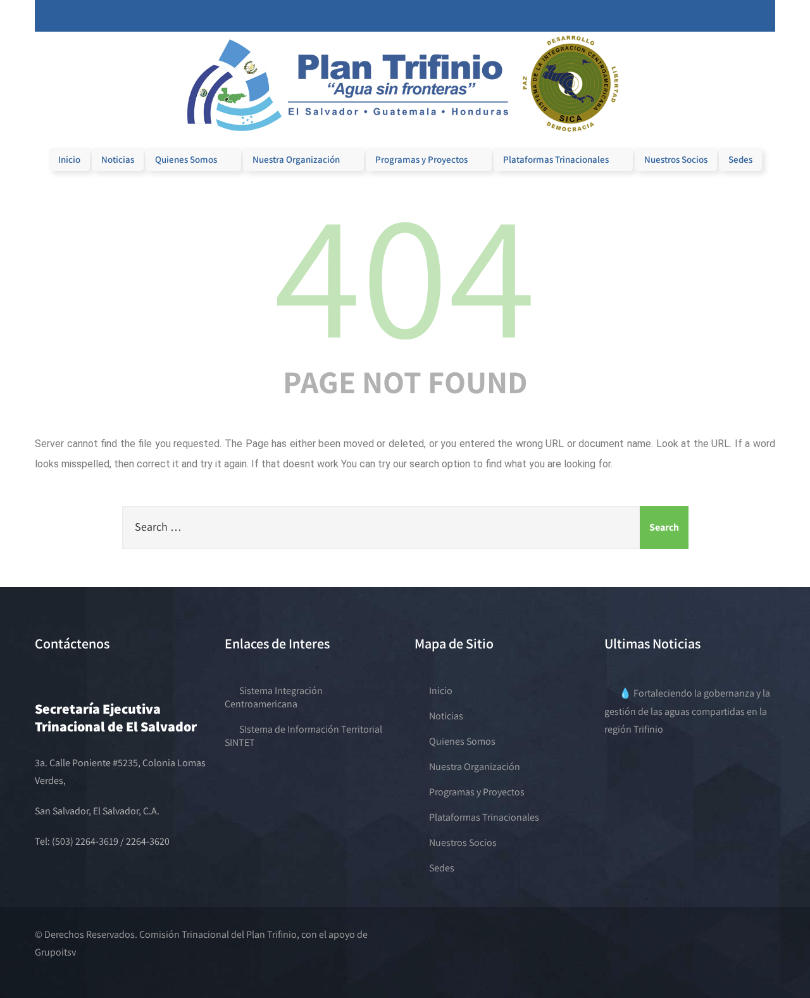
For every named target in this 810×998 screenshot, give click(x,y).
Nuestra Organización (296, 159)
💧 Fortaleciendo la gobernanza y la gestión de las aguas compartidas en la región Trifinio (687, 711)
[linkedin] (743, 16)
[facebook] (705, 16)
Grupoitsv (55, 952)
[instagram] (730, 16)
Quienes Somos (186, 159)
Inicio (69, 159)
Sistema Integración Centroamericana (274, 697)
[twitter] (717, 16)
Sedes (740, 159)
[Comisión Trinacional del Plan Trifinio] (405, 138)
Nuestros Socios (675, 159)
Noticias (117, 159)
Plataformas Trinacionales (556, 159)
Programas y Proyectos (421, 159)
